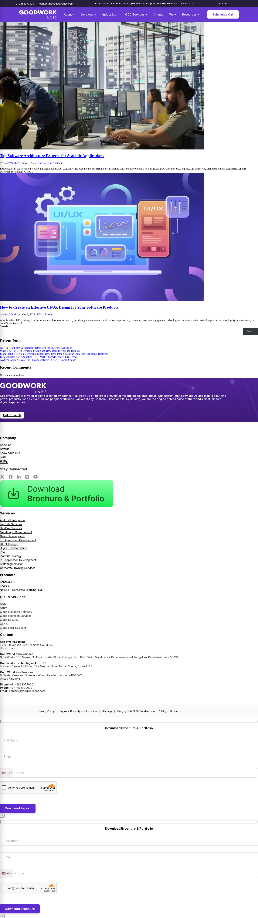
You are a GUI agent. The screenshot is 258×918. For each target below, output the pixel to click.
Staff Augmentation (11, 564)
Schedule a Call (222, 14)
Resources (189, 14)
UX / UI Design (9, 544)
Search (4, 326)
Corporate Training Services (17, 567)
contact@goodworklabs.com (56, 3)
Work (172, 14)
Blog (3, 456)
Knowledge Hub (10, 452)
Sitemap (107, 711)
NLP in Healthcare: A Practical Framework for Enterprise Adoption (36, 347)
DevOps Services (11, 528)
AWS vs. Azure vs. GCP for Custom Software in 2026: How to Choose (38, 360)
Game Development (12, 536)
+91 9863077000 (24, 3)
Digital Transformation (13, 548)
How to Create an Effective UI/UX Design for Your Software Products (59, 307)
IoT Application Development (18, 540)
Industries (109, 14)
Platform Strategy (11, 556)
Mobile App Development (16, 532)
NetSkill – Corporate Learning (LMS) (22, 589)
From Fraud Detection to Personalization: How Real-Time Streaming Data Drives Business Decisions (54, 353)
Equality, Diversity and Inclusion (78, 711)
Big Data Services (11, 524)
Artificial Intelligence (12, 520)
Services (87, 14)
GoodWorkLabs (11, 163)
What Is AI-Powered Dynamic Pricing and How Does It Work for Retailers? (40, 350)
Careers (224, 3)
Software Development (50, 163)
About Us (5, 445)
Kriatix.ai (5, 585)
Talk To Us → (189, 3)
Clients (158, 14)
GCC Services (134, 14)
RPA (2, 552)
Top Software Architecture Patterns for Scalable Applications (52, 155)
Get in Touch (12, 415)
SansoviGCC (7, 581)
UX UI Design (45, 314)
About (68, 14)
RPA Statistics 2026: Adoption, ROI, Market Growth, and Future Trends (38, 357)
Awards (4, 448)
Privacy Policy (46, 711)
